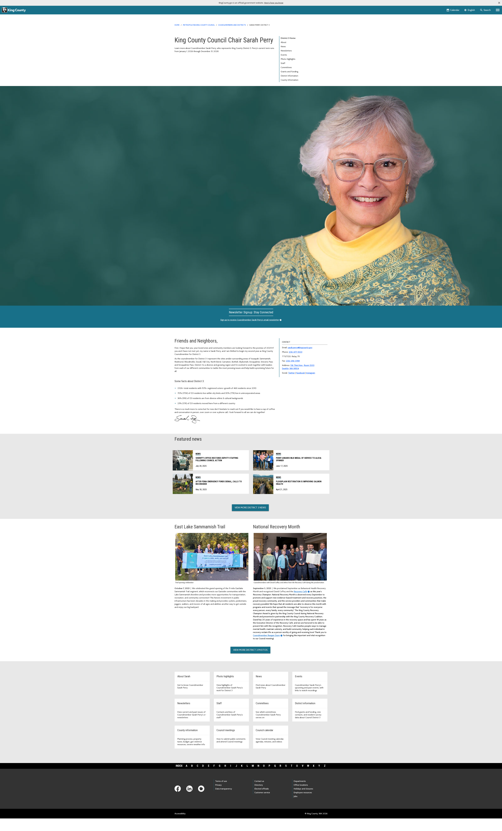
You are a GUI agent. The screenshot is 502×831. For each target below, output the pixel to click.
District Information (289, 76)
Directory (258, 785)
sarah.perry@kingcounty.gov (300, 347)
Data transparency (223, 788)
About (283, 42)
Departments (300, 781)
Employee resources (303, 792)
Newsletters (286, 50)
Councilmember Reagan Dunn (266, 635)
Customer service (262, 792)
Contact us (259, 781)
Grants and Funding (289, 71)
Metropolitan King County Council (199, 25)
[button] (499, 3)
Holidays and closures (303, 788)
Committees (286, 67)
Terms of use (221, 781)
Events (284, 55)
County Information (289, 80)
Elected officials (261, 788)
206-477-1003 (295, 352)
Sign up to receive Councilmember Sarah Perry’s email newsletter (249, 320)
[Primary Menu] (498, 10)
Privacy (218, 785)
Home (177, 25)
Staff (283, 63)
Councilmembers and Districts (232, 25)
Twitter (291, 373)
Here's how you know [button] (273, 3)
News (283, 46)
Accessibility (180, 813)
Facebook (300, 373)
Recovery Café (300, 591)
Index (179, 765)
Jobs (295, 796)
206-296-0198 (293, 361)
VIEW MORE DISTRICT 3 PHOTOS (250, 650)
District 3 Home (288, 38)
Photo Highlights (288, 59)
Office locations (301, 785)
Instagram (310, 373)
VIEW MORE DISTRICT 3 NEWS (250, 507)
